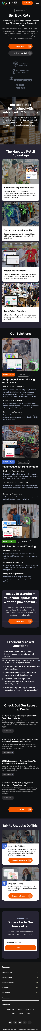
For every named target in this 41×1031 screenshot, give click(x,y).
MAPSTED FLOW (8, 375)
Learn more (22, 375)
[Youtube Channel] (10, 1022)
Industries (5, 988)
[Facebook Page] (25, 1022)
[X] (15, 1022)
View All (20, 810)
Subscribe (20, 948)
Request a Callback (19, 860)
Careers (19, 1009)
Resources (6, 998)
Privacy (20, 1013)
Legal (13, 1013)
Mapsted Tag (7, 977)
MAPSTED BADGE (9, 542)
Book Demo (20, 46)
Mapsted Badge (8, 982)
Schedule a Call (20, 53)
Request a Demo (18, 896)
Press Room (29, 1009)
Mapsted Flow (7, 972)
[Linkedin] (20, 1022)
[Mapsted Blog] (30, 1022)
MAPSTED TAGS (8, 462)
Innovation (6, 993)
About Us (10, 1009)
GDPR (28, 1013)
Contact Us (27, 3)
